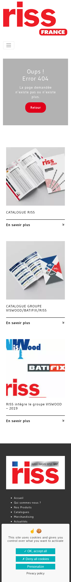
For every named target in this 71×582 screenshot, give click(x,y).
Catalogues (21, 512)
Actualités (21, 521)
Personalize (35, 566)
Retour (35, 107)
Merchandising (24, 516)
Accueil (18, 498)
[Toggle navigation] (8, 45)
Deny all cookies (37, 559)
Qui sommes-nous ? (27, 502)
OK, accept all (37, 551)
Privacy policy (35, 573)
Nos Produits (23, 507)
